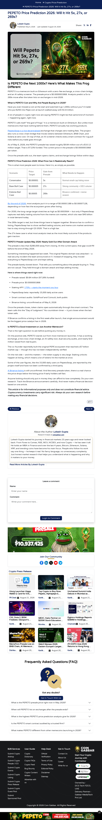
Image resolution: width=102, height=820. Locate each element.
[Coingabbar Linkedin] (46, 563)
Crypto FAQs (30, 761)
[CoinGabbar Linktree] (83, 777)
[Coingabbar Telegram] (60, 563)
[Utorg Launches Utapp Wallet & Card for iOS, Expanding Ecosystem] (22, 582)
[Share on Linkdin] (88, 25)
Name (13, 486)
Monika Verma (41, 625)
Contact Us (62, 754)
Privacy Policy (46, 765)
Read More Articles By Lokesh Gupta (27, 464)
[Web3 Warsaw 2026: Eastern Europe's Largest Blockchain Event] (51, 635)
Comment (14, 497)
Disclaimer (45, 773)
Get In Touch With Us (51, 698)
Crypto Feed (30, 765)
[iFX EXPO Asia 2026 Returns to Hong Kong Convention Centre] (80, 635)
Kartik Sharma (41, 598)
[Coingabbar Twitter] (51, 563)
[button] (50, 549)
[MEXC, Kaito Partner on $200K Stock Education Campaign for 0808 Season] (51, 608)
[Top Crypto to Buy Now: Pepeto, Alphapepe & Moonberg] (51, 582)
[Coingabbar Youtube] (56, 563)
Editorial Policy (47, 769)
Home (38, 2)
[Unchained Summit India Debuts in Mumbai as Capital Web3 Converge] (80, 582)
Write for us (63, 766)
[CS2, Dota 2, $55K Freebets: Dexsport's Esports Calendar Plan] (22, 608)
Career (61, 762)
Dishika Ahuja (12, 650)
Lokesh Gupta (23, 24)
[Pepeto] (51, 816)
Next (88, 409)
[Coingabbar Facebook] (41, 563)
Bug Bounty (30, 769)
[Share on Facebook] (91, 25)
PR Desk (12, 598)
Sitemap (44, 777)
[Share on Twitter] (84, 25)
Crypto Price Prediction (56, 2)
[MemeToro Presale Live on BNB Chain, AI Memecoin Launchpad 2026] (22, 635)
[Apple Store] (83, 771)
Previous (15, 409)
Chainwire (72, 624)
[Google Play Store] (83, 766)
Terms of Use (46, 761)
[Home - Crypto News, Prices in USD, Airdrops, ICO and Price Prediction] (84, 749)
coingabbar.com (58, 435)
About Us (62, 758)
